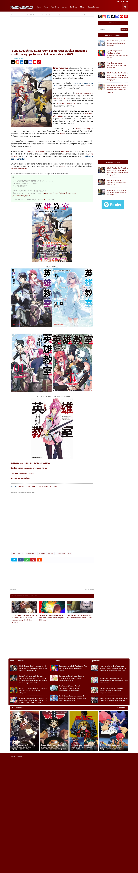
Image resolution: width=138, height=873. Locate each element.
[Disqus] (52, 523)
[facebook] (124, 1)
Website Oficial (24, 486)
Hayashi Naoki (59, 98)
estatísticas (42, 553)
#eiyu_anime (71, 193)
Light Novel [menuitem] (73, 7)
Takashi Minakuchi (19, 168)
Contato (17, 2)
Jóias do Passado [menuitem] (93, 7)
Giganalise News (60, 553)
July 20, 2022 (46, 199)
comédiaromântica (31, 553)
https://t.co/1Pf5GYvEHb (51, 193)
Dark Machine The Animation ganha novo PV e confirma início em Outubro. (80, 617)
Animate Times (50, 486)
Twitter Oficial (37, 486)
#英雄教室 (63, 193)
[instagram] (121, 1)
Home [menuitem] (39, 7)
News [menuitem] (46, 7)
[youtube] (127, 1)
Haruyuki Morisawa (35, 151)
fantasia (50, 553)
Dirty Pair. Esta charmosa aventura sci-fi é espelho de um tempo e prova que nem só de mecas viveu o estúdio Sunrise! (33, 700)
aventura (20, 553)
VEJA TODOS (121, 708)
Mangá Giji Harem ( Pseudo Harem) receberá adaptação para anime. (116, 43)
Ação (21, 15)
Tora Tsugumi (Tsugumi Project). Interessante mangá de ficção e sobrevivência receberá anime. (69, 688)
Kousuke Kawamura (66, 103)
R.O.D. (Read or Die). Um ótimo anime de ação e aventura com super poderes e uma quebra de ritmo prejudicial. (24, 619)
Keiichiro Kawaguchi (84, 93)
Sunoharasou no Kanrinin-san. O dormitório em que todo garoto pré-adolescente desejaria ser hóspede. (117, 88)
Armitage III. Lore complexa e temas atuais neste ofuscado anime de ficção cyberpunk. (33, 690)
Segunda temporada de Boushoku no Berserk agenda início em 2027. (116, 65)
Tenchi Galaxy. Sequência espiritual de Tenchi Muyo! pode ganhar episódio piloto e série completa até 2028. (73, 698)
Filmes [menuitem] (82, 7)
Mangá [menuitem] (64, 7)
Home (11, 2)
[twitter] (118, 1)
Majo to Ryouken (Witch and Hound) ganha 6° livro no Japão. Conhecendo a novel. (114, 699)
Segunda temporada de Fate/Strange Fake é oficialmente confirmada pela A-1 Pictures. (52, 618)
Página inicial (15, 15)
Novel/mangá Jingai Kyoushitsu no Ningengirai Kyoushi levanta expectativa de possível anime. (114, 680)
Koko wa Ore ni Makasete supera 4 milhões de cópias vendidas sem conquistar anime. (111, 690)
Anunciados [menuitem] (55, 7)
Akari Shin (65, 151)
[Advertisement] (52, 34)
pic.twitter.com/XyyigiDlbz (22, 196)
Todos (69, 553)
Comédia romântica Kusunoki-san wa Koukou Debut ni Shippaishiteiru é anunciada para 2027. (71, 678)
